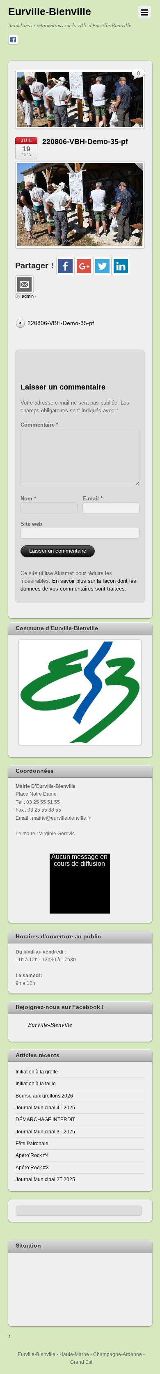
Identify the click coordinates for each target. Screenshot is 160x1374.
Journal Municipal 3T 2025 (45, 1131)
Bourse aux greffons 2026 (44, 1095)
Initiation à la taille (36, 1083)
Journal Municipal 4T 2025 (45, 1107)
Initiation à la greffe (37, 1071)
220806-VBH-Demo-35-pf (85, 141)
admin (28, 296)
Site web (31, 524)
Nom (28, 499)
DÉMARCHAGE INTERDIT (45, 1119)
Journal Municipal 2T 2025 (45, 1179)
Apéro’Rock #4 (32, 1155)
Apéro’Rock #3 (32, 1167)
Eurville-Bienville (50, 1025)
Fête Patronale (32, 1143)
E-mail (92, 499)
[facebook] (13, 40)
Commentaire (39, 425)
